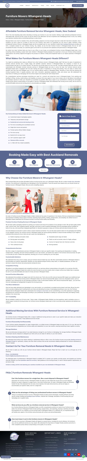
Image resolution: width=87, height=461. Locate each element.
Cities (11, 19)
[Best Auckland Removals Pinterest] (68, 454)
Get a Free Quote (6, 457)
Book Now (43, 170)
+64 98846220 (14, 354)
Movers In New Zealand (51, 437)
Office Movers (29, 444)
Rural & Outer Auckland (51, 452)
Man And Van (29, 446)
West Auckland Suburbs (51, 445)
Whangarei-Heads (19, 19)
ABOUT (28, 5)
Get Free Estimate (78, 5)
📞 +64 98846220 (79, 1)
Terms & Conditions (80, 459)
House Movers (29, 439)
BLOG (52, 5)
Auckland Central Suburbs (52, 440)
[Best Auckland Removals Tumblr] (75, 454)
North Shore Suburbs (50, 442)
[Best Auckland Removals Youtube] (78, 454)
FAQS (42, 5)
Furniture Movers (30, 441)
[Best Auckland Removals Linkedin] (72, 454)
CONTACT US (60, 5)
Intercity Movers (30, 451)
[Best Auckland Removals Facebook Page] (65, 454)
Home (7, 19)
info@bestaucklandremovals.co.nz (18, 356)
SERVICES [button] (35, 5)
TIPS (47, 5)
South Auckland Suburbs (51, 450)
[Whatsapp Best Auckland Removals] (84, 457)
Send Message (69, 144)
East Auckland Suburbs (51, 447)
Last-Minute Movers (31, 454)
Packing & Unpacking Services (34, 449)
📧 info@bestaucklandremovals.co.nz (62, 1)
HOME (21, 5)
